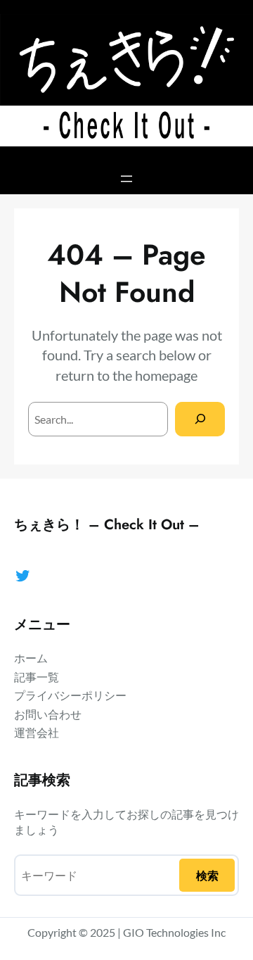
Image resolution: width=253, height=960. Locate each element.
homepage (166, 375)
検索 (207, 875)
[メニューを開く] (126, 178)
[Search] (200, 419)
